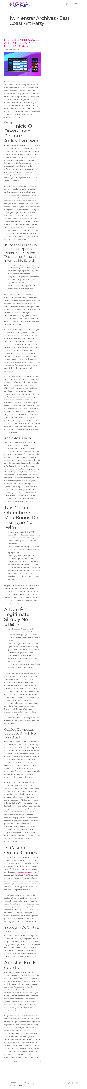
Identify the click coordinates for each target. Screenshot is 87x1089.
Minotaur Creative (16, 1085)
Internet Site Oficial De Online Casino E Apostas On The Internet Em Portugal (21, 43)
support (8, 49)
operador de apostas (25, 872)
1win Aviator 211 (17, 49)
